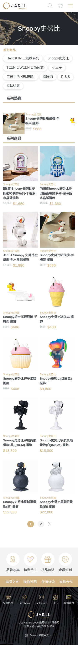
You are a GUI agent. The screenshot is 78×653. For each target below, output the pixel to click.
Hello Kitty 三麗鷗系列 (22, 58)
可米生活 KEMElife (20, 76)
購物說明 (30, 582)
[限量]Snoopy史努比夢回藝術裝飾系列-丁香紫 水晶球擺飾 (19, 193)
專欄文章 (12, 582)
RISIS (65, 76)
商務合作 (66, 582)
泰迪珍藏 (13, 86)
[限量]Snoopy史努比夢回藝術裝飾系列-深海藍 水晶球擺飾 (56, 193)
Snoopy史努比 (58, 58)
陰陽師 (48, 76)
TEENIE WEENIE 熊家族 (25, 67)
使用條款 (48, 582)
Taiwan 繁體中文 (39, 635)
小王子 (57, 67)
